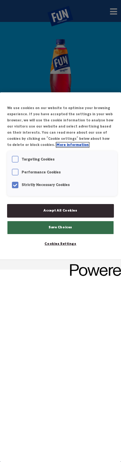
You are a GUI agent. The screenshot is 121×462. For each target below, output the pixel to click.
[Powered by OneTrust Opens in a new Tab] (93, 266)
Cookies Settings (60, 244)
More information (72, 145)
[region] (60, 277)
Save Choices (60, 227)
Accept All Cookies (60, 210)
